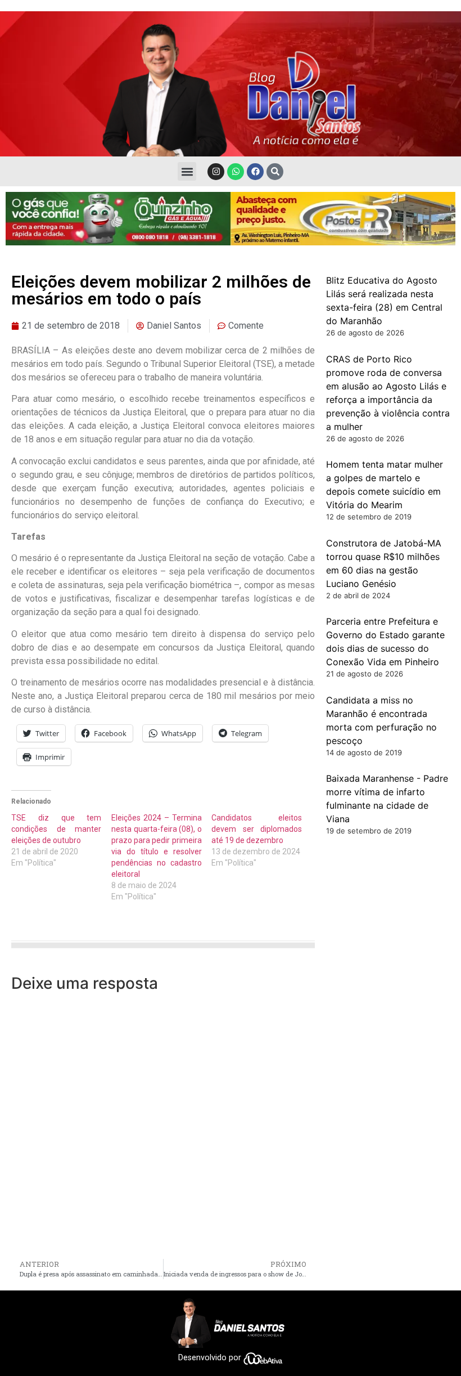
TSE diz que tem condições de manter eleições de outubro (56, 829)
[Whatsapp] (235, 171)
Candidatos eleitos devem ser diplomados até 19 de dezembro (256, 829)
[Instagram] (215, 171)
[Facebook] (255, 171)
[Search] (274, 171)
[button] (187, 171)
